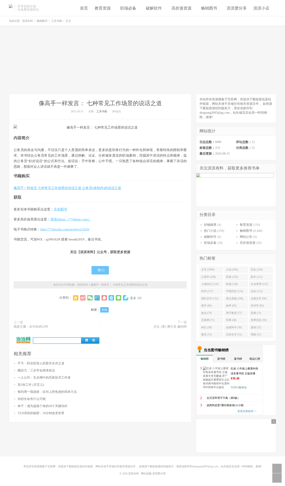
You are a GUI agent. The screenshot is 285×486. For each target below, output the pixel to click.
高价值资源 (181, 8)
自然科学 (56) (234, 327)
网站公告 (246, 236)
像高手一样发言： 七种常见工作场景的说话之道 (100, 103)
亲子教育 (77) (234, 313)
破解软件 (154, 8)
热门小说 (210, 230)
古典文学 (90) (259, 298)
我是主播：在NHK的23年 (31, 326)
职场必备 (128, 8)
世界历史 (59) (259, 320)
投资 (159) (232, 276)
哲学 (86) (206, 305)
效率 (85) (231, 305)
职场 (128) (232, 284)
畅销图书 (209, 8)
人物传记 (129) (209, 284)
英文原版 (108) (234, 298)
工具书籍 (56, 20)
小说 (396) (232, 269)
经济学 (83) (257, 305)
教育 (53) (206, 334)
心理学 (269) (208, 276)
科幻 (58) (206, 327)
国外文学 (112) (209, 298)
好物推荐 (210, 224)
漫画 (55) (256, 327)
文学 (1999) (207, 269)
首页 (84, 8)
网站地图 (146, 473)
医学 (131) (257, 276)
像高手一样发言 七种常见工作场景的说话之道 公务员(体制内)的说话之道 (67, 188)
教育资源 (103, 8)
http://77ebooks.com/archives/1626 (64, 229)
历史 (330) (257, 269)
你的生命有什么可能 (32, 399)
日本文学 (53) (234, 334)
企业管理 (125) (259, 284)
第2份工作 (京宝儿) (31, 384)
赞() (101, 270)
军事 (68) (231, 320)
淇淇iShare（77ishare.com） (70, 219)
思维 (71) (256, 313)
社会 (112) (257, 291)
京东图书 (60, 209)
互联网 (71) (207, 320)
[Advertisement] (142, 60)
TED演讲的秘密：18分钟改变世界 (41, 413)
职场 (104, 309)
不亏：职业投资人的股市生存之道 (41, 363)
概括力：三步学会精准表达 (36, 370)
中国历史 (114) (234, 291)
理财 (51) (256, 334)
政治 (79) (206, 313)
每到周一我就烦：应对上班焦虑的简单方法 (47, 391)
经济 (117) (207, 291)
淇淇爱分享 (237, 8)
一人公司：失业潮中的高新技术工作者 (44, 377)
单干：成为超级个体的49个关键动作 (42, 406)
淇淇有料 (10, 8)
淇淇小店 (261, 8)
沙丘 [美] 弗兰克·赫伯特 (170, 326)
